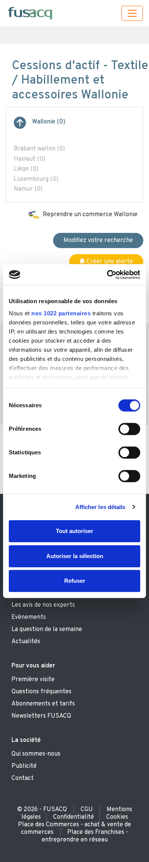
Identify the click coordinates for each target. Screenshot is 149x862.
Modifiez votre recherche (98, 240)
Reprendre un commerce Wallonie (90, 214)
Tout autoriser (74, 531)
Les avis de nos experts (43, 605)
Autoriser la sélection (74, 556)
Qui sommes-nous (35, 754)
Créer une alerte (109, 262)
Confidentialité (73, 817)
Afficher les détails (100, 507)
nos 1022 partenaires (61, 313)
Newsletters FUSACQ (41, 716)
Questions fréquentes (41, 692)
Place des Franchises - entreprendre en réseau (85, 836)
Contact (22, 778)
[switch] (129, 429)
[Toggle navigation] (132, 13)
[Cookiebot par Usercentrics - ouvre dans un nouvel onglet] (107, 275)
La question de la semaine (46, 629)
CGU (87, 809)
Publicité (24, 766)
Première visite (33, 679)
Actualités (25, 641)
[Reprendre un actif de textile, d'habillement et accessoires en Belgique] (20, 126)
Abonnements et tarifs (43, 704)
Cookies (117, 817)
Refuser (74, 580)
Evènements (28, 617)
